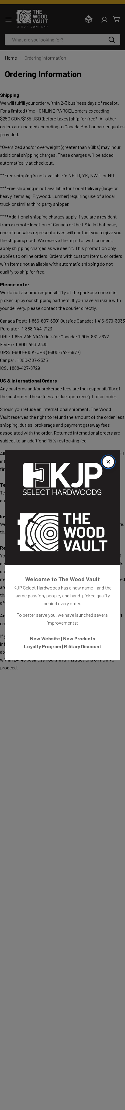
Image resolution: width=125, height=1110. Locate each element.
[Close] (108, 462)
